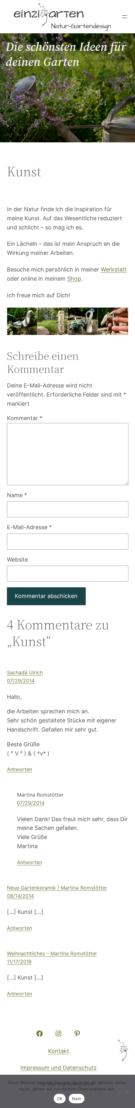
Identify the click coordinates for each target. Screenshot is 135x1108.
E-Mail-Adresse (29, 527)
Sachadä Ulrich (25, 672)
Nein (76, 1098)
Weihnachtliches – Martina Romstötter (52, 953)
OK (60, 1098)
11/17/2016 (19, 961)
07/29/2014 (21, 680)
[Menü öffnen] (124, 16)
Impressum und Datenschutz (58, 1067)
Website (17, 559)
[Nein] (127, 1091)
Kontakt (58, 1051)
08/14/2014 (20, 896)
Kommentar (24, 418)
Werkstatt (114, 269)
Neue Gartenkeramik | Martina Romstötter (57, 888)
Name (17, 495)
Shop (74, 278)
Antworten (19, 769)
